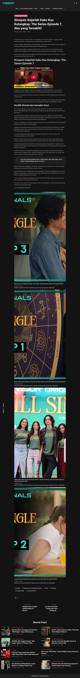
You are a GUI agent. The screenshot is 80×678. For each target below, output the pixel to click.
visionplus (53, 588)
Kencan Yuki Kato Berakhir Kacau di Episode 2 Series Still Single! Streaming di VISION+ (35, 579)
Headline (18, 588)
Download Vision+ (57, 8)
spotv (46, 588)
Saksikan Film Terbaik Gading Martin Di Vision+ (29, 608)
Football (14, 650)
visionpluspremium (31, 590)
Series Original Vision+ (20, 171)
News (17, 8)
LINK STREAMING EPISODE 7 (22, 188)
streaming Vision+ (33, 145)
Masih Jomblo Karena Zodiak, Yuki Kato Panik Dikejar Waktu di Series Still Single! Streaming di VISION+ (39, 381)
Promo (42, 8)
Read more (51, 287)
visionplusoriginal (20, 590)
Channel (47, 8)
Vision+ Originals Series (26, 8)
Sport (35, 8)
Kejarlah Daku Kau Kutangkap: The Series (51, 51)
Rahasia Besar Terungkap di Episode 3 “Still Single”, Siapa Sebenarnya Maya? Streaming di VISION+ (38, 283)
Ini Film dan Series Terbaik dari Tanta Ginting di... (51, 608)
